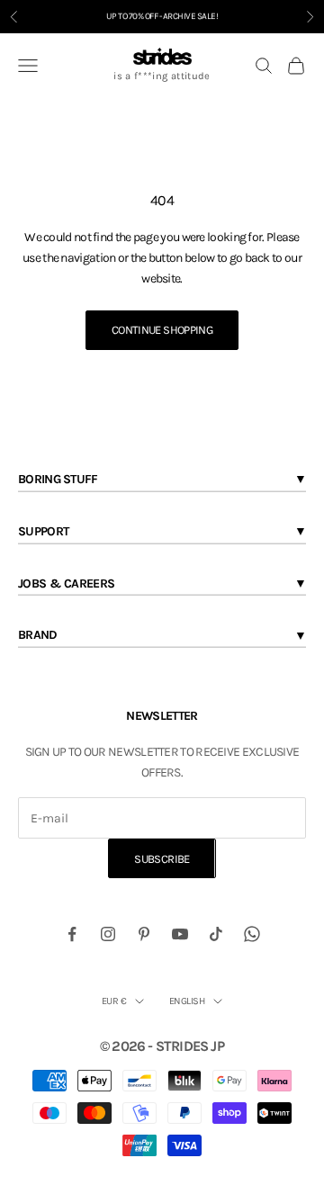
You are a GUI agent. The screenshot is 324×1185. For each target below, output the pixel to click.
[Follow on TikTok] (216, 934)
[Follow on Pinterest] (144, 934)
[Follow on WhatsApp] (252, 934)
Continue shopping (162, 330)
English (186, 1001)
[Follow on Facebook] (72, 934)
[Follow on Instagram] (108, 934)
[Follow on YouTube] (180, 934)
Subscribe (161, 859)
